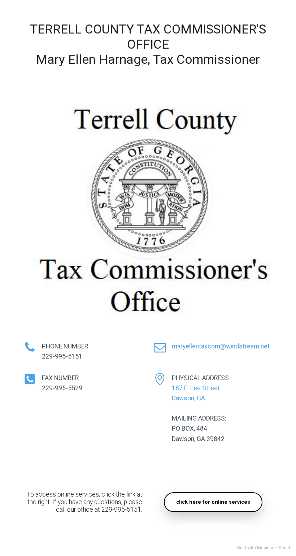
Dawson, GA (188, 398)
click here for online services (213, 502)
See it (284, 547)
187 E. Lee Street (196, 388)
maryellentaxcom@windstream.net (221, 346)
